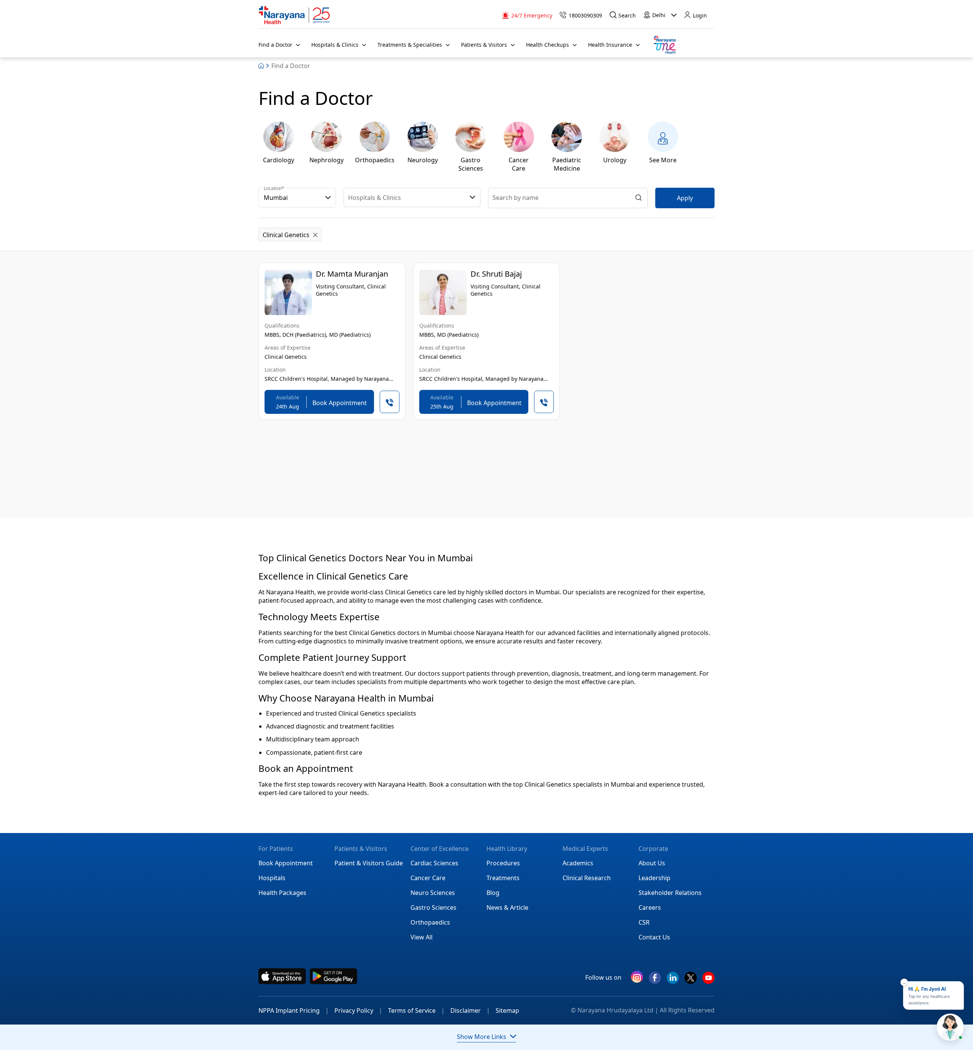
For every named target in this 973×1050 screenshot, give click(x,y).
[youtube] (708, 981)
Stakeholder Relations (670, 892)
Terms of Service (416, 1010)
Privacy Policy (358, 1010)
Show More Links (481, 1037)
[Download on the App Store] (282, 976)
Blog (492, 892)
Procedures (503, 863)
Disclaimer (470, 1010)
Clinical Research (587, 878)
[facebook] (655, 981)
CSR (644, 922)
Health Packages (282, 892)
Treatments (503, 878)
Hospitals (271, 878)
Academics (578, 863)
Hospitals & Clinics (374, 198)
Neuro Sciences (432, 892)
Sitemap (507, 1010)
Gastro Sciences (433, 907)
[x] (691, 981)
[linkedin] (673, 981)
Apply (685, 198)
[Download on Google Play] (333, 976)
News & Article (507, 907)
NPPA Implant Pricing (293, 1010)
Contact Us (654, 937)
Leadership (654, 878)
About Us (652, 863)
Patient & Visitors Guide (368, 863)
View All (421, 937)
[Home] (294, 15)
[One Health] (664, 45)
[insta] (637, 978)
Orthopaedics (430, 922)
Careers (650, 907)
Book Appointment (285, 863)
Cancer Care (427, 878)
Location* (274, 188)
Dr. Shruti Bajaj (496, 274)
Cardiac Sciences (434, 863)
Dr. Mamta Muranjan (352, 274)
